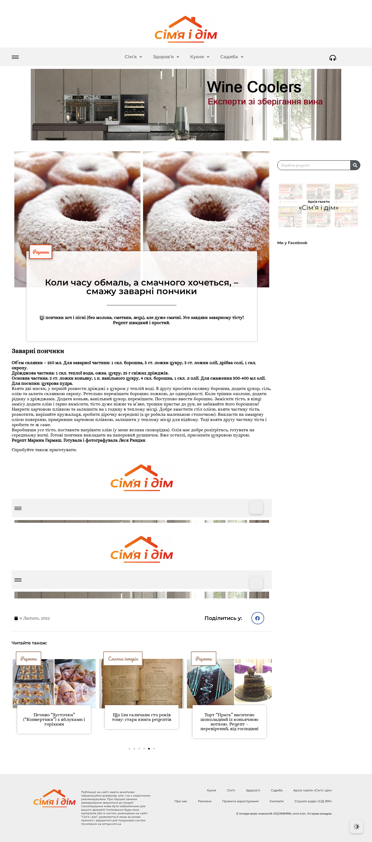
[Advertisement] (321, 397)
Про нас (181, 801)
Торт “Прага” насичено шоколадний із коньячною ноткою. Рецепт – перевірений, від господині (229, 721)
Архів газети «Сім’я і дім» (312, 790)
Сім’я (131, 56)
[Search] (355, 165)
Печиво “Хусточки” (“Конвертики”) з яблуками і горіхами (54, 719)
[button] (257, 618)
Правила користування (240, 801)
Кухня (197, 56)
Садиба (229, 56)
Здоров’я (163, 56)
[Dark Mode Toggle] (356, 826)
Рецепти (41, 252)
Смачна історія (123, 658)
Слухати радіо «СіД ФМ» (313, 801)
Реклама (204, 801)
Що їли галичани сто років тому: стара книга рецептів (141, 717)
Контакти (277, 801)
